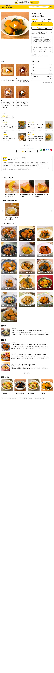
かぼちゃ (33, 64)
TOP (2, 398)
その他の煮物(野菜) (22, 398)
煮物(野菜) (14, 398)
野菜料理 (7, 398)
